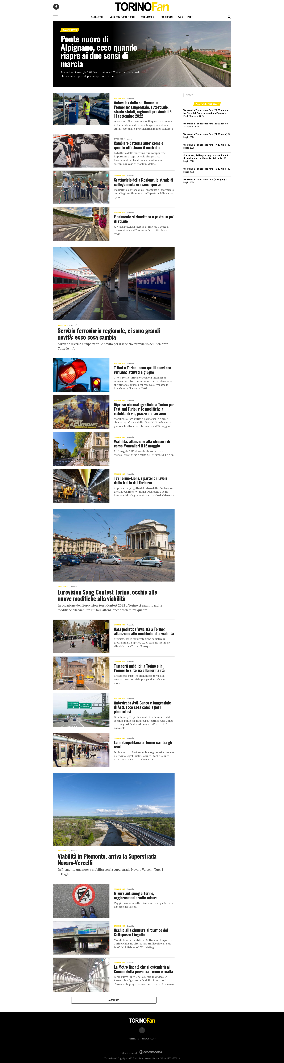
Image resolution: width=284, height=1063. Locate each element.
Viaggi (180, 16)
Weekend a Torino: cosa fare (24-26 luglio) (205, 134)
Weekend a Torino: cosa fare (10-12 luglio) (205, 169)
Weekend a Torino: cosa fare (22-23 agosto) (206, 124)
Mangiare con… (98, 16)
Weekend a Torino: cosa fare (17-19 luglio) (205, 145)
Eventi (190, 16)
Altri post (113, 1000)
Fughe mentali (167, 16)
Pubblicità (134, 1038)
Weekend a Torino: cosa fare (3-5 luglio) (204, 179)
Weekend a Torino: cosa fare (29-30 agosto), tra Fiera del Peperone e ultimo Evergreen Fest (206, 113)
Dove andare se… (148, 16)
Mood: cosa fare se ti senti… (123, 16)
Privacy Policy (149, 1038)
